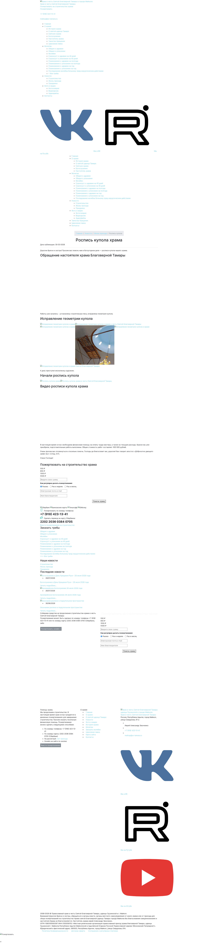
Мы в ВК (97, 151)
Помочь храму (99, 501)
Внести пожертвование (50, 745)
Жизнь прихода (54, 81)
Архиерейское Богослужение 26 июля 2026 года (60, 595)
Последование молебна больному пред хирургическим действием (75, 71)
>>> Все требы (46, 556)
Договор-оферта (78, 931)
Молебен (52, 54)
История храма (54, 29)
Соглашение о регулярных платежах (103, 931)
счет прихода (62, 739)
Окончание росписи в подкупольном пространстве (61, 607)
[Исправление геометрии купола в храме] (57, 324)
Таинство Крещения (56, 41)
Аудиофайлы (53, 93)
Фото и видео (50, 86)
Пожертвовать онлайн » (51, 629)
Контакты (48, 96)
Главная (47, 24)
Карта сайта (91, 735)
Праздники (52, 83)
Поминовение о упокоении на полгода (64, 63)
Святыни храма (54, 34)
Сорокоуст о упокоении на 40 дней (63, 59)
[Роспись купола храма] (50, 381)
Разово (45, 486)
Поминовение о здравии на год (61, 66)
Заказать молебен (93, 730)
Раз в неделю (57, 486)
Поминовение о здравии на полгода (63, 61)
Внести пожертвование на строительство (57, 525)
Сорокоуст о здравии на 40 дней (62, 56)
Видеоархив (53, 91)
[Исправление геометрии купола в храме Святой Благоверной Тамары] (70, 366)
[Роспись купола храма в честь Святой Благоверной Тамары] (86, 381)
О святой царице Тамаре (58, 31)
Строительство (54, 78)
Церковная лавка (55, 44)
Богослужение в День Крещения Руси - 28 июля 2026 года (64, 582)
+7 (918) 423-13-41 (47, 14)
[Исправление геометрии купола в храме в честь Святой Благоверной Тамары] (108, 324)
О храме (47, 26)
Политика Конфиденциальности (55, 931)
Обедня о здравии (55, 49)
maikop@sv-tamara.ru (48, 19)
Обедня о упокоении (56, 51)
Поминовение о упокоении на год (62, 68)
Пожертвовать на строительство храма (56, 6)
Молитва (47, 46)
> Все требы (53, 73)
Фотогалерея (53, 88)
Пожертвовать (46, 9)
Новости (47, 76)
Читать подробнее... (48, 585)
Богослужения (54, 36)
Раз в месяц (71, 486)
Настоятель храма (56, 39)
